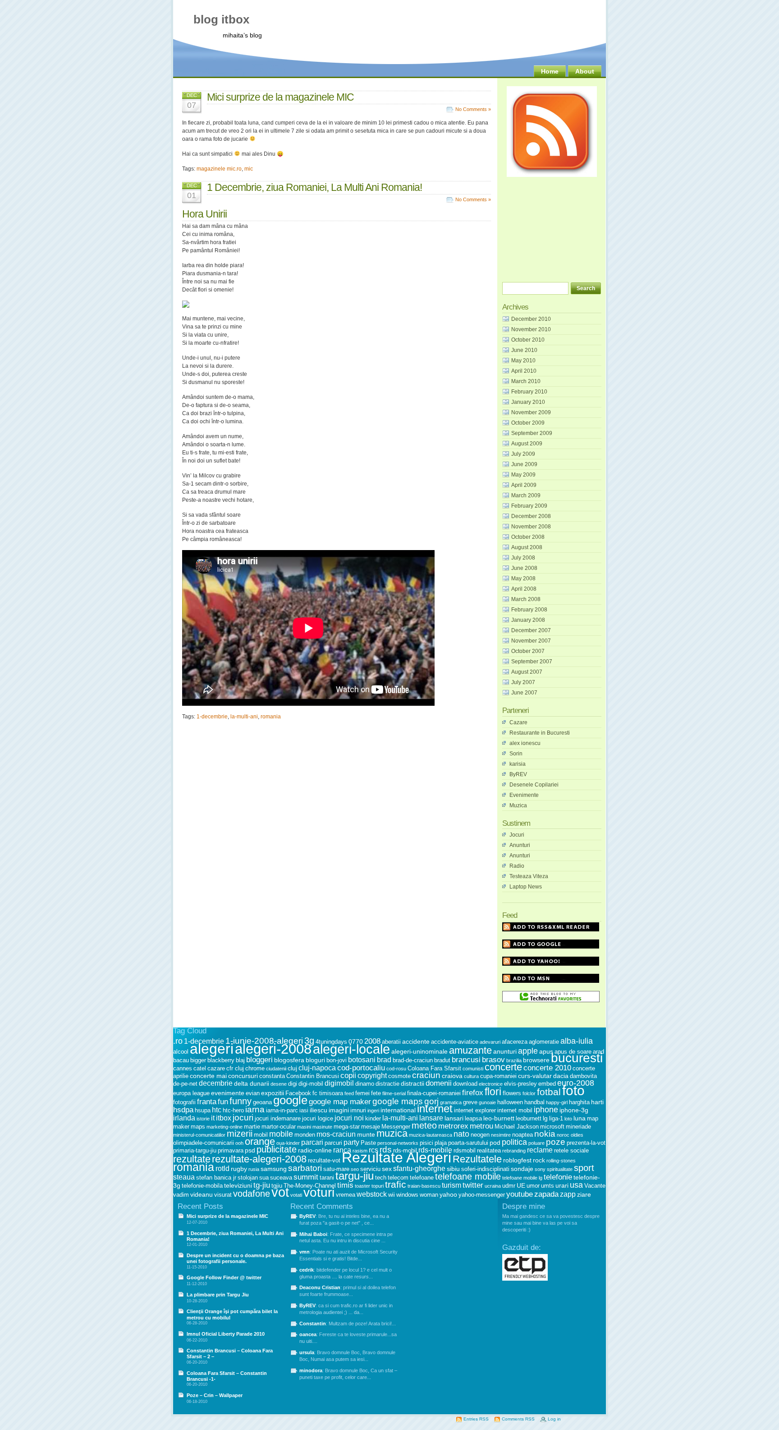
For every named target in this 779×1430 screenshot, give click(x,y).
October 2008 (528, 537)
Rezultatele (477, 1159)
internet (435, 1109)
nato (461, 1133)
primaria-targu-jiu (194, 1150)
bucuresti (577, 1058)
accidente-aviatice (454, 1041)
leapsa (473, 1118)
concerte (503, 1067)
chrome (255, 1068)
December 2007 (531, 630)
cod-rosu (396, 1068)
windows (407, 1194)
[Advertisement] (552, 230)
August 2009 (526, 443)
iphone (546, 1109)
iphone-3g (573, 1110)
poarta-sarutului (468, 1142)
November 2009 (531, 412)
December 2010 (531, 319)
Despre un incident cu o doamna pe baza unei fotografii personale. (235, 1258)
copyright (372, 1075)
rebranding (514, 1150)
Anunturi (519, 845)
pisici (426, 1142)
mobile (281, 1133)
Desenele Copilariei (534, 785)
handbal (534, 1102)
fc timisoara (327, 1093)
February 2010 (529, 392)
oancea (307, 1334)
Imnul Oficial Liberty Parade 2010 (226, 1334)
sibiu (453, 1168)
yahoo (448, 1194)
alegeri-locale (351, 1049)
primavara (230, 1150)
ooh (239, 1143)
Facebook (298, 1093)
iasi (303, 1110)
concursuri (243, 1075)
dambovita (583, 1076)
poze (555, 1142)
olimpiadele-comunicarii (203, 1142)
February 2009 (529, 506)
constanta (272, 1076)
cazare (216, 1068)
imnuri (358, 1110)
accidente (416, 1041)
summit (305, 1177)
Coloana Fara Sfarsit (434, 1068)
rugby (239, 1168)
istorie (203, 1118)
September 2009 (531, 433)
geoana (262, 1102)
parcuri (333, 1142)
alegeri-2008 (273, 1049)
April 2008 (523, 589)
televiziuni (238, 1185)
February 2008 (529, 609)
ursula (306, 1352)
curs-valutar (535, 1075)
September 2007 (531, 661)
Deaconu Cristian (319, 1287)
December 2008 (531, 516)
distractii (412, 1083)
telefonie (558, 1177)
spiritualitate (560, 1169)
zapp (568, 1194)
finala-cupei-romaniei (434, 1093)
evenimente (227, 1093)
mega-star (347, 1126)
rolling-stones (561, 1160)
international (398, 1110)
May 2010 (523, 360)
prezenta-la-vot (586, 1142)
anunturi (505, 1051)
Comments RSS (518, 1418)
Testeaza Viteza (528, 876)
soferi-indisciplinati (485, 1169)
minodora (310, 1370)
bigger (198, 1060)
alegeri (212, 1049)
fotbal (549, 1092)
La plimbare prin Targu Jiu (218, 1294)
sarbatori (305, 1168)
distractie (387, 1083)
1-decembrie (212, 716)
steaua (184, 1177)
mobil (261, 1134)
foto (573, 1090)
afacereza (514, 1041)
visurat (223, 1194)
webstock (372, 1194)
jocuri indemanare (278, 1118)
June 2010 (524, 350)
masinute (322, 1126)
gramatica (451, 1102)
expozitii (272, 1093)
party (351, 1142)
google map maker (340, 1101)
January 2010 (528, 402)
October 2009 (528, 423)
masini (304, 1126)
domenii (439, 1083)
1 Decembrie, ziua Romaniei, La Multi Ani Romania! (314, 187)
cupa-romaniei (498, 1076)
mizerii (239, 1133)
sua (264, 1177)
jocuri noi (349, 1118)
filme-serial (394, 1093)
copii (348, 1075)
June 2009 (524, 464)
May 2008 (523, 578)
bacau (181, 1060)
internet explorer (475, 1110)
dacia (560, 1075)
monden (304, 1134)
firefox (472, 1092)
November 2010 (531, 329)
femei (362, 1093)
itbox (223, 1118)
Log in (554, 1418)
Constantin (312, 1323)
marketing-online (224, 1126)
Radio (516, 866)
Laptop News (525, 887)
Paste (368, 1142)
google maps (397, 1101)
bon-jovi (336, 1060)
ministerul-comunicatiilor (199, 1135)
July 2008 (523, 558)
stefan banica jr (216, 1177)
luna (579, 1118)
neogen (480, 1134)
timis (345, 1185)
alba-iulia (576, 1041)
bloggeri (259, 1059)
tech (380, 1177)
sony (540, 1169)
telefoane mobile (468, 1176)
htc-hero (233, 1110)
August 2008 (526, 547)
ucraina (493, 1186)
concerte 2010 (547, 1068)
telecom (398, 1177)
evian (253, 1093)
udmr (508, 1185)
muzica (392, 1133)
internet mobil (514, 1110)
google (290, 1100)
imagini (339, 1110)
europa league (191, 1093)
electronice (491, 1084)
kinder (373, 1118)
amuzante (470, 1050)
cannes (182, 1068)
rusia (253, 1169)
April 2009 (523, 485)
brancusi (466, 1059)
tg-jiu (261, 1185)
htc (216, 1110)
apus (546, 1051)
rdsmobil (465, 1150)
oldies (577, 1135)
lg (545, 1118)
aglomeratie (544, 1041)
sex (387, 1168)
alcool (180, 1051)
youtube (519, 1194)
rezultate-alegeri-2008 (259, 1159)
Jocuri (516, 835)
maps (198, 1126)
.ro (178, 1041)
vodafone (251, 1194)
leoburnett (528, 1118)
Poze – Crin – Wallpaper (215, 1395)
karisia (517, 764)
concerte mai (208, 1075)
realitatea (489, 1150)
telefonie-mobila (202, 1185)
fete (376, 1093)
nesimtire (501, 1135)
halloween (510, 1102)
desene (278, 1084)
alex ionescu (525, 743)
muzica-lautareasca (430, 1135)
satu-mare (336, 1169)
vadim (181, 1194)
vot (280, 1192)
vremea (345, 1194)
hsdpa (183, 1110)
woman (429, 1194)
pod (495, 1142)
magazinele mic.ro (219, 169)
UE (521, 1185)
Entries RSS (476, 1418)
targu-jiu (354, 1176)
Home (550, 71)
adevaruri (490, 1042)
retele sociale (571, 1150)
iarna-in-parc (282, 1110)
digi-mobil (310, 1083)
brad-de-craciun (413, 1060)
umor (533, 1185)
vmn (304, 1251)
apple (528, 1050)
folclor (529, 1093)
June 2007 (524, 693)
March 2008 (526, 599)
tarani (327, 1177)
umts (547, 1185)
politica (514, 1142)
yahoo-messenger (481, 1194)
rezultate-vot (324, 1160)
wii (391, 1194)
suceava (281, 1177)
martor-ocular (278, 1126)
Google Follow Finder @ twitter (224, 1277)
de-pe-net (185, 1083)
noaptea (522, 1134)
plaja (441, 1142)
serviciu (370, 1169)
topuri (377, 1186)
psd (250, 1150)
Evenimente (524, 795)
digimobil (339, 1083)
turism (451, 1185)
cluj (292, 1068)
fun (223, 1101)
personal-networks (397, 1143)
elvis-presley (520, 1083)
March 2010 (526, 381)
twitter (473, 1185)
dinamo (364, 1083)
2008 (372, 1041)
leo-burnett (498, 1118)
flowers (512, 1093)
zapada (546, 1194)
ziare (584, 1194)
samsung (274, 1168)
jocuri (243, 1117)
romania (271, 716)
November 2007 (531, 641)
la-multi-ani (244, 716)
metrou (481, 1126)
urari (561, 1185)
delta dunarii (251, 1083)
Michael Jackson (517, 1126)
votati (296, 1195)
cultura (471, 1076)
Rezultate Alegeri (396, 1157)
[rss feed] (552, 175)
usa (576, 1184)
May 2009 (523, 475)
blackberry (220, 1060)
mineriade (578, 1126)
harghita (579, 1102)
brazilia (514, 1060)
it (213, 1118)
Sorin (515, 753)
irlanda (184, 1118)
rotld (222, 1168)
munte (366, 1134)
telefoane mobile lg (522, 1177)
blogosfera (289, 1060)
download (465, 1083)
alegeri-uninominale (419, 1051)
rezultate (192, 1159)
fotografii (184, 1102)
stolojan (248, 1177)
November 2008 (531, 526)
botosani (362, 1060)
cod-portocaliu (361, 1068)
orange (260, 1141)
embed (547, 1083)
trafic (395, 1184)
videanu (201, 1194)
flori (493, 1091)
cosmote (399, 1076)
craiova (452, 1075)
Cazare (518, 722)
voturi (319, 1192)
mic (248, 169)
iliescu (318, 1110)
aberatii (391, 1041)
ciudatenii (276, 1068)
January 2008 (528, 620)
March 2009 (526, 495)
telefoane (422, 1177)
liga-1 (556, 1118)
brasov (493, 1059)
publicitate (277, 1149)
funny (240, 1101)
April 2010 (523, 371)
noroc (563, 1135)
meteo (424, 1125)
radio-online (315, 1150)
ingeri (373, 1110)
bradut (442, 1060)
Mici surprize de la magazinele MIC (280, 97)
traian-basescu (424, 1186)
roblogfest (517, 1160)
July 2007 (523, 682)
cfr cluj (235, 1068)
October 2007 (528, 651)
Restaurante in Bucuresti (539, 733)
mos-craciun (336, 1134)
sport (584, 1168)
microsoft (552, 1126)
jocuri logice (317, 1118)
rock (539, 1160)
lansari (453, 1118)
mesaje (370, 1126)
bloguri (315, 1060)
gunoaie (487, 1102)
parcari (312, 1142)
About (584, 71)
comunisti (473, 1068)
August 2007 (526, 672)
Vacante (594, 1185)
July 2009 (523, 454)
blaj (240, 1060)
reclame (540, 1150)
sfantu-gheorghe (419, 1168)
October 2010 (528, 340)
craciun (426, 1075)
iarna (255, 1109)
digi (292, 1083)
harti (597, 1102)
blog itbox (221, 19)
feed (349, 1093)
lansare (431, 1118)
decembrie (216, 1083)
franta (206, 1101)
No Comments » (473, 109)
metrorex (453, 1126)
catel (199, 1068)
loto (568, 1118)
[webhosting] (525, 1279)
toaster (362, 1186)
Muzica (518, 805)
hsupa (203, 1110)
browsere (536, 1060)
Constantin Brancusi (312, 1076)
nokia (544, 1133)
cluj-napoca (317, 1068)
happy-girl (557, 1102)
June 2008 (524, 568)
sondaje (522, 1168)
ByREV (518, 774)
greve (470, 1102)
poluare (536, 1143)
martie (252, 1126)
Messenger (395, 1126)
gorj (431, 1101)
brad (384, 1060)
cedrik (306, 1270)
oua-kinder (288, 1143)
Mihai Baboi (313, 1234)
